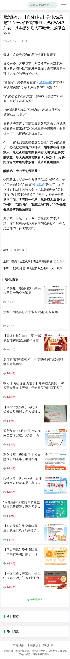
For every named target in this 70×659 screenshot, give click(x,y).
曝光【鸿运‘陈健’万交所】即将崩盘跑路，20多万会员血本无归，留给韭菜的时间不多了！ (34, 385)
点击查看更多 (35, 599)
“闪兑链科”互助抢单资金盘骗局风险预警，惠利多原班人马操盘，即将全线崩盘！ (22, 506)
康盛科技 (45, 82)
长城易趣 (38, 184)
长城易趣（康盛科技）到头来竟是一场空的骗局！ (22, 290)
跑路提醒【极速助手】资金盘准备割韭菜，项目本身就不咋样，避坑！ (22, 458)
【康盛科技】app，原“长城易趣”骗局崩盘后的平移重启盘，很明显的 (22, 340)
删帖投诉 (33, 645)
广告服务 (18, 645)
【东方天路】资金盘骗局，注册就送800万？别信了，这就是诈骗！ (22, 530)
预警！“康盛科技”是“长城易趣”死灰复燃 (30, 312)
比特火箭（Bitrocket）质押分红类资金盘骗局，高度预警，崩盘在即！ (22, 482)
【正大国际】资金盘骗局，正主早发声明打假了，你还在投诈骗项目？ (22, 553)
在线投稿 (47, 645)
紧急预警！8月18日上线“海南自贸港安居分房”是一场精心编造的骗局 (22, 435)
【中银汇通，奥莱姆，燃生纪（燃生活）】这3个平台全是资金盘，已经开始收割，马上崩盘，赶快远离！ (22, 579)
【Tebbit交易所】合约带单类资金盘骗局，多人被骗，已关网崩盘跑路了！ (22, 411)
